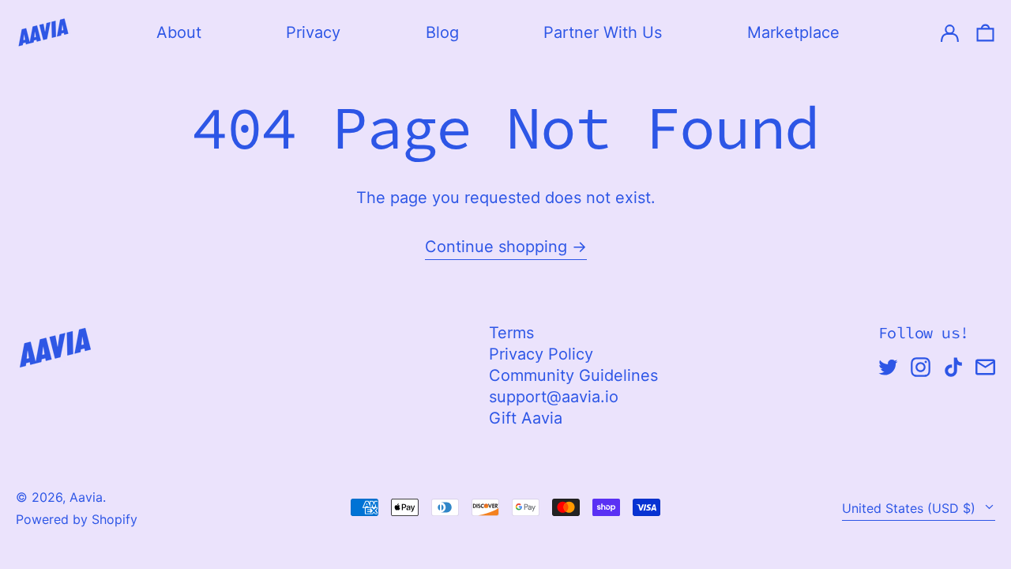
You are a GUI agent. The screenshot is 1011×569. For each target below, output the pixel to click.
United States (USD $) (910, 508)
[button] (985, 32)
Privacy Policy (541, 354)
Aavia (86, 497)
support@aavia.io (553, 396)
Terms (511, 332)
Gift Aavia (525, 418)
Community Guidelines (573, 375)
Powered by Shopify (76, 519)
